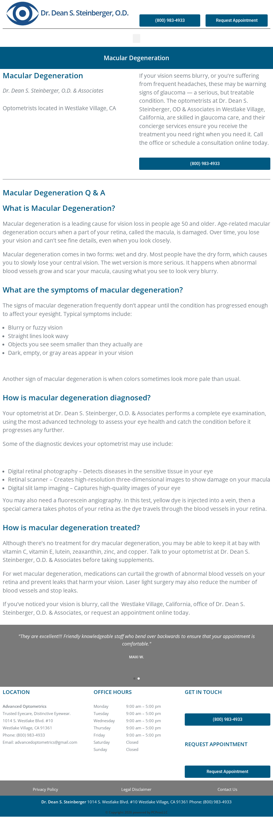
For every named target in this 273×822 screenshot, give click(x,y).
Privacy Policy (45, 789)
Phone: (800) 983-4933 (24, 735)
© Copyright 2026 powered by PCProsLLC (136, 812)
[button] (136, 38)
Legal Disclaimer (136, 789)
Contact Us (227, 789)
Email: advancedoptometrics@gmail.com (40, 742)
